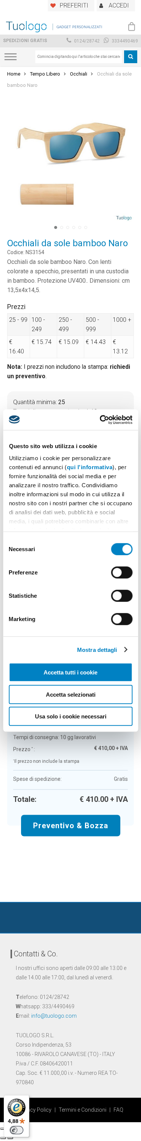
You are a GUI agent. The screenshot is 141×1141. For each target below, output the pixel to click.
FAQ (118, 1110)
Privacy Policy (35, 1110)
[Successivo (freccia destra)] (10, 1138)
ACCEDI (119, 5)
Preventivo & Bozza (70, 825)
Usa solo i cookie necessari (70, 716)
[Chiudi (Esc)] (3, 1128)
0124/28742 (86, 41)
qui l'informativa (89, 467)
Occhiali (78, 74)
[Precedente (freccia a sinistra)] (3, 1138)
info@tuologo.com (54, 1016)
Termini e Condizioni (82, 1110)
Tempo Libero (45, 74)
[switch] (121, 573)
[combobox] (78, 56)
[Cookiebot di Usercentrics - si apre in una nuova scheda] (100, 419)
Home (13, 74)
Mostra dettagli (97, 649)
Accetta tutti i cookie (70, 672)
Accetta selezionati (71, 694)
